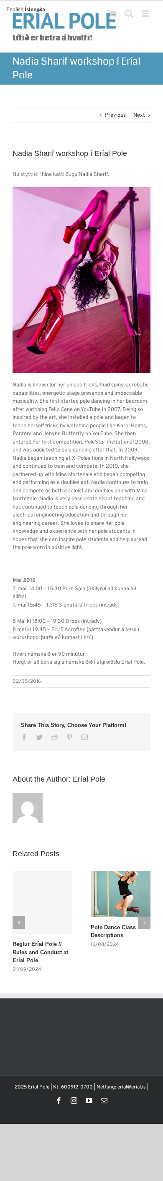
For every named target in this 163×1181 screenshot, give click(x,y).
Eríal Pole (89, 779)
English (14, 10)
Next (139, 115)
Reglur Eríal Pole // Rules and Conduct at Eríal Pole (40, 952)
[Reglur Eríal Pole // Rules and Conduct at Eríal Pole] (42, 902)
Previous (115, 115)
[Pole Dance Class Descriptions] (120, 894)
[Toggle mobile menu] (146, 13)
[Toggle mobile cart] (112, 13)
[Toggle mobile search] (129, 13)
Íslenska (35, 10)
